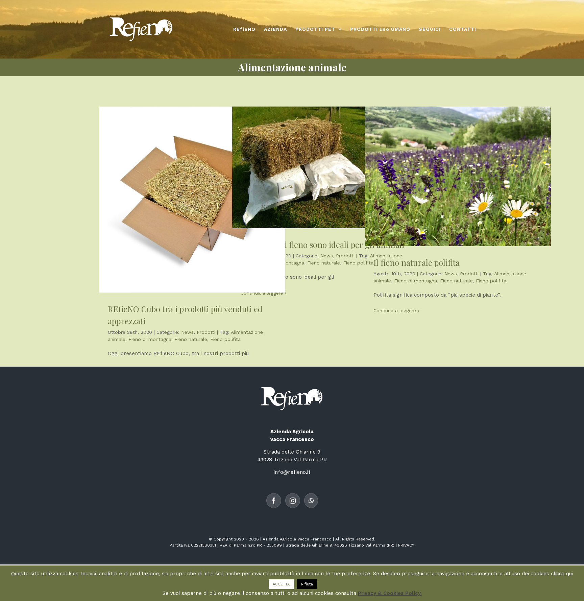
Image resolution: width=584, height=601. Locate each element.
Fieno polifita (225, 339)
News (187, 332)
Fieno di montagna (149, 339)
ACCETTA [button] (281, 584)
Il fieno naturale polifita (416, 262)
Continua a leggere (262, 293)
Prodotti (206, 332)
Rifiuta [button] (307, 584)
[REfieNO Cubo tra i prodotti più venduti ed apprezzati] (192, 200)
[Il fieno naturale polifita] (458, 176)
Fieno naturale (190, 339)
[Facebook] (273, 500)
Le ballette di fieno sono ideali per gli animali (322, 244)
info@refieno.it (292, 472)
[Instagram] (292, 500)
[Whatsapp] (311, 500)
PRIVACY (406, 545)
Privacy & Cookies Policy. (390, 593)
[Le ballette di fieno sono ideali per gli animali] (325, 167)
